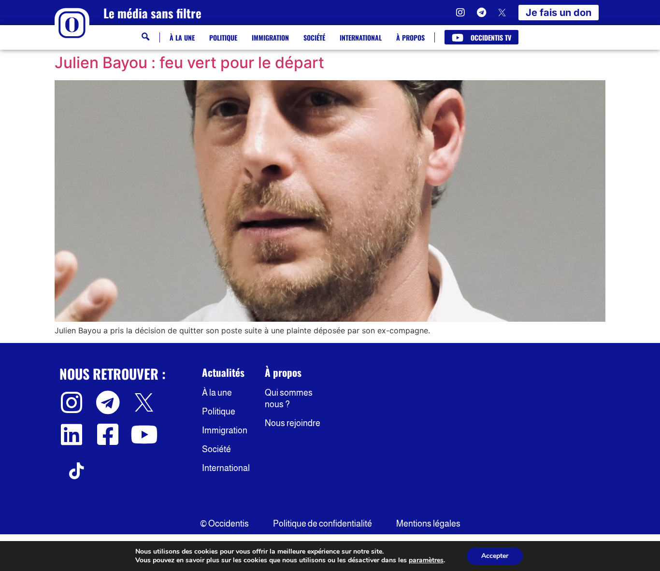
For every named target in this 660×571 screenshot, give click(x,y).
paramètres (426, 560)
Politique (223, 37)
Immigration (270, 37)
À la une (182, 37)
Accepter (494, 555)
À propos (410, 37)
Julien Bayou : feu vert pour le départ (189, 62)
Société (314, 37)
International (361, 37)
